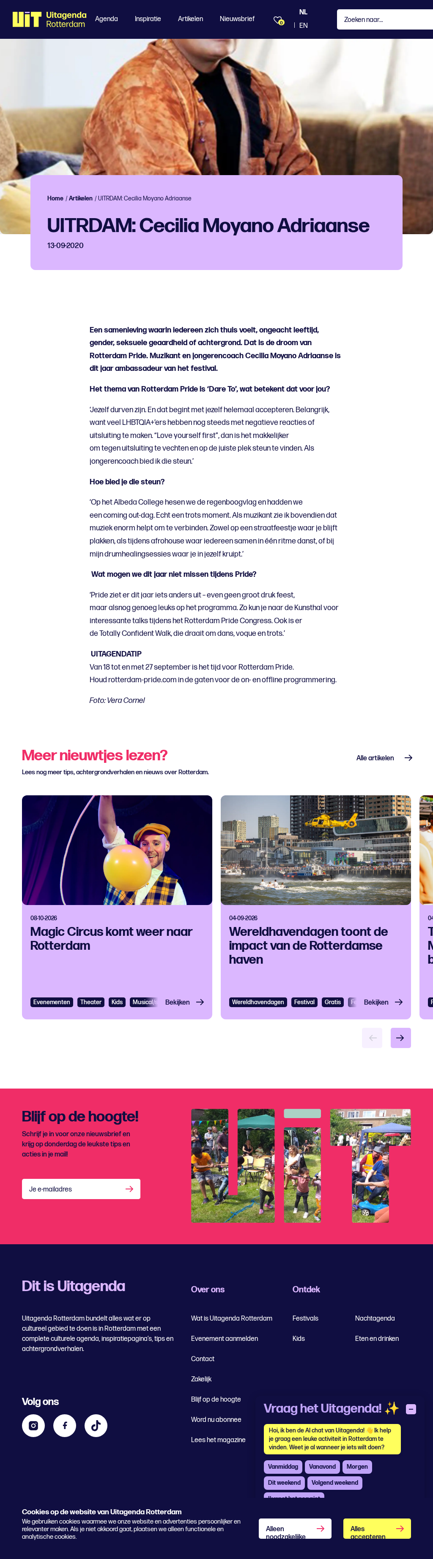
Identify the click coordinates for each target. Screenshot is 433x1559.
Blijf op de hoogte (216, 1400)
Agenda (106, 19)
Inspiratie (148, 19)
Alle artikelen (375, 758)
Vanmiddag (283, 1466)
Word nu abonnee (216, 1420)
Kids (299, 1339)
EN (303, 26)
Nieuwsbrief (237, 19)
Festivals (305, 1319)
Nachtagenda (375, 1319)
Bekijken (177, 1003)
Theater (90, 1002)
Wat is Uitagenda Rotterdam (231, 1319)
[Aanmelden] (130, 1189)
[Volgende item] (401, 1038)
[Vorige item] (372, 1038)
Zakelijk (201, 1379)
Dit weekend (284, 1482)
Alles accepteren (368, 1532)
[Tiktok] (96, 1425)
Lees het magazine (218, 1440)
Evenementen (51, 1002)
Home (55, 198)
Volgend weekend (335, 1482)
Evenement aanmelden (224, 1339)
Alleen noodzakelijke (286, 1532)
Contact (202, 1359)
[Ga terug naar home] (50, 19)
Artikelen (190, 19)
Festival (304, 1002)
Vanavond (322, 1466)
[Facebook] (64, 1425)
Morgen (357, 1466)
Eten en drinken (377, 1339)
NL (303, 12)
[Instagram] (33, 1425)
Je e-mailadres (50, 1190)
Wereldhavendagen (258, 1002)
